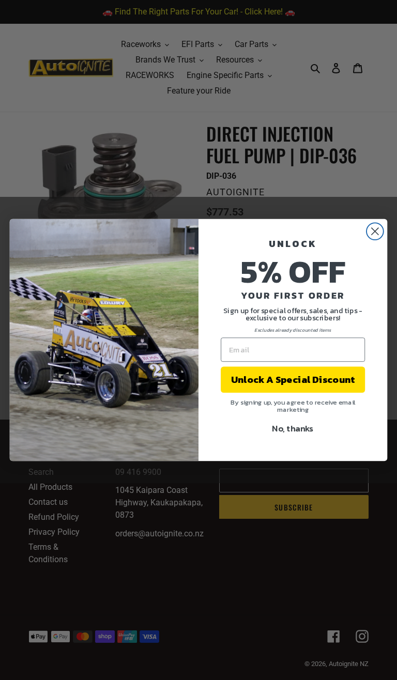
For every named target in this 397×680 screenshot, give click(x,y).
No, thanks (293, 428)
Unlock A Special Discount (293, 380)
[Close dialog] (375, 231)
